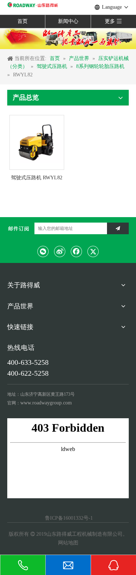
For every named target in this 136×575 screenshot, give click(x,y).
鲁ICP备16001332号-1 (68, 518)
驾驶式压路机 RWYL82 (36, 177)
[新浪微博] (60, 251)
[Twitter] (93, 251)
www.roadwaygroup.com (46, 403)
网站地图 (68, 543)
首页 (22, 21)
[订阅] (118, 228)
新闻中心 (68, 21)
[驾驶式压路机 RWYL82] (37, 142)
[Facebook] (76, 251)
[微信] (43, 251)
